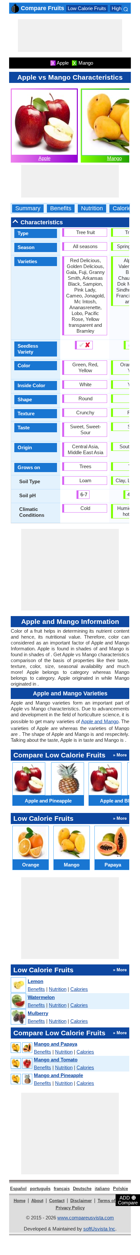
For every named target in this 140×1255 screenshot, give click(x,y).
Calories (123, 208)
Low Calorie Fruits (87, 8)
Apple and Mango (100, 721)
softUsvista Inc (99, 1228)
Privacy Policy (70, 1207)
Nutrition (92, 208)
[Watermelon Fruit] (18, 1001)
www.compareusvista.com (85, 1217)
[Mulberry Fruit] (18, 1017)
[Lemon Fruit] (18, 985)
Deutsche (82, 1188)
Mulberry (38, 1013)
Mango (114, 158)
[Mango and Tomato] (21, 1063)
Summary (27, 208)
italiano (102, 1188)
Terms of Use (111, 1200)
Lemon (35, 981)
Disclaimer (81, 1200)
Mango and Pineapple (58, 1075)
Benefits (60, 208)
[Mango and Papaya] (21, 1047)
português (40, 1188)
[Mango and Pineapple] (21, 1079)
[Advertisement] (70, 35)
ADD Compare (128, 1199)
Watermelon (41, 997)
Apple (44, 158)
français (62, 1188)
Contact (56, 1200)
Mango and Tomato (55, 1059)
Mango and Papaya (55, 1044)
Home (19, 1200)
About (37, 1200)
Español (18, 1188)
